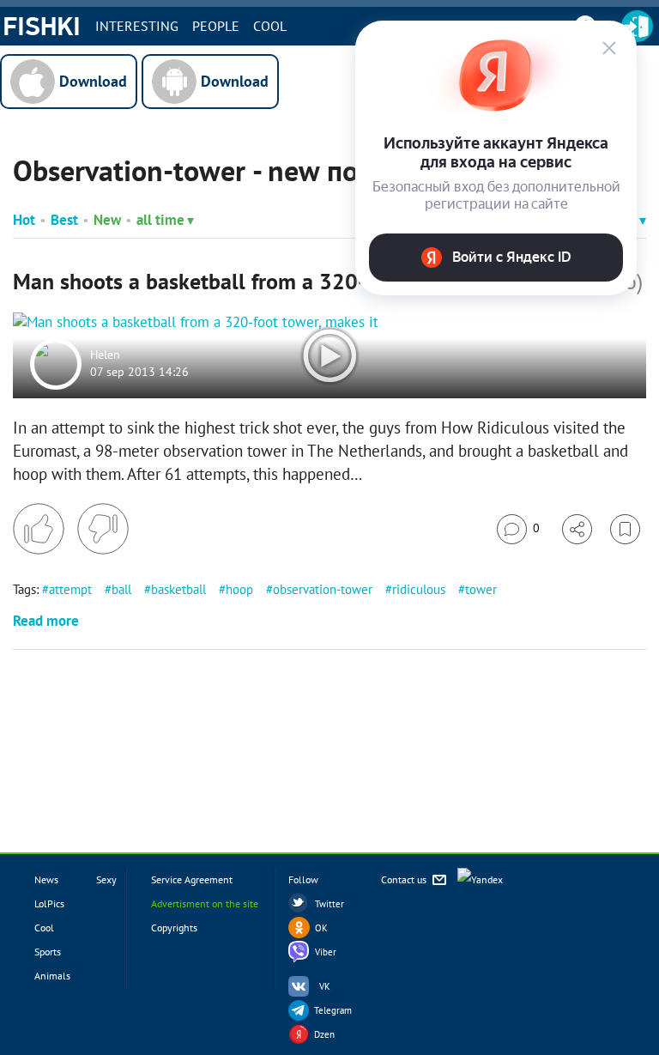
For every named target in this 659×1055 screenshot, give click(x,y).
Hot (24, 219)
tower (481, 589)
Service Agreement (192, 879)
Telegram (333, 1010)
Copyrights (174, 927)
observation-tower (322, 589)
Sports (47, 951)
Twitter (329, 904)
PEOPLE (215, 25)
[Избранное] (625, 529)
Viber (325, 952)
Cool (270, 25)
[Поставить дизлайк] (103, 529)
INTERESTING (136, 25)
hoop (239, 589)
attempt (70, 589)
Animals (52, 975)
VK (324, 986)
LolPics (49, 903)
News (46, 879)
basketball (178, 589)
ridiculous (418, 589)
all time (160, 219)
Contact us (405, 879)
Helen (105, 355)
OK (321, 928)
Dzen (324, 1034)
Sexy (106, 879)
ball (121, 589)
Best (64, 219)
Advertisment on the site (204, 903)
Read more (46, 620)
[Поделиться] (577, 529)
